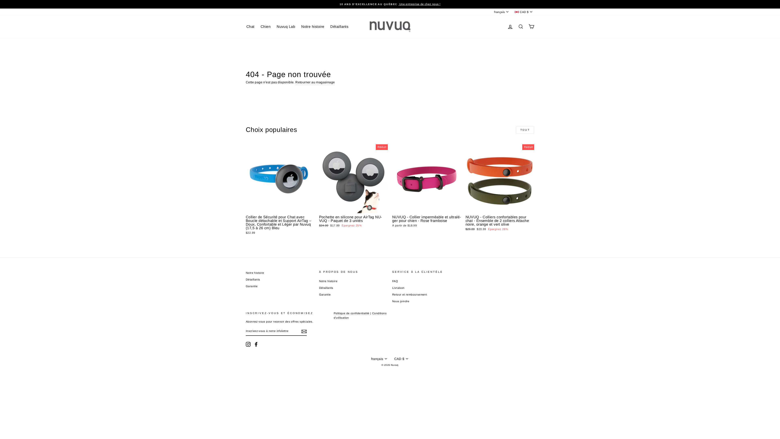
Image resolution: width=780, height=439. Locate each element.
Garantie (252, 286)
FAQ (395, 281)
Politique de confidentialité (351, 313)
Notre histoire (312, 27)
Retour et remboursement (409, 294)
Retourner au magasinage (315, 82)
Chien (266, 27)
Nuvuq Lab (286, 27)
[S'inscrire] (304, 331)
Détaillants (339, 27)
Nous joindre (401, 301)
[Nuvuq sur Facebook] (256, 344)
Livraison (398, 287)
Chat (250, 27)
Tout (525, 129)
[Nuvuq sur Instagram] (248, 344)
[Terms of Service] (369, 313)
